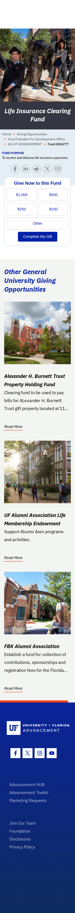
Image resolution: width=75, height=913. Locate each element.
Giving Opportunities (32, 134)
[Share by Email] (59, 169)
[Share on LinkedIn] (26, 169)
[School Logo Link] (35, 728)
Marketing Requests (27, 800)
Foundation (19, 831)
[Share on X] (48, 169)
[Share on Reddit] (37, 169)
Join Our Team (22, 823)
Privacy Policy (22, 847)
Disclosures (20, 839)
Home (6, 134)
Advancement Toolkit (29, 792)
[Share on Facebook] (16, 169)
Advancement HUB (27, 784)
